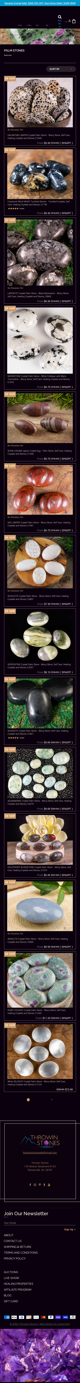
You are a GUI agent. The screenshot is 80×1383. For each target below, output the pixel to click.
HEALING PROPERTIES (18, 1283)
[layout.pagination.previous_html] (5, 1098)
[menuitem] (20, 25)
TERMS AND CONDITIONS (21, 1252)
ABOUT (9, 1235)
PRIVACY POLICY (15, 1258)
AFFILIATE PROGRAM (17, 1289)
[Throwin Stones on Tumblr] (44, 1185)
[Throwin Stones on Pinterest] (40, 1185)
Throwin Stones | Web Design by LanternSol (44, 1324)
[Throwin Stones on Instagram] (35, 1185)
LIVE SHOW (11, 1278)
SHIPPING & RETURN (17, 1246)
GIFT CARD (11, 1301)
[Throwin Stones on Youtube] (49, 1185)
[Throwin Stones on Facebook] (30, 1185)
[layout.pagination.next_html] (75, 1098)
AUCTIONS (11, 1272)
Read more (8, 55)
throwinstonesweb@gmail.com (40, 1152)
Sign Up (68, 1229)
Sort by (55, 69)
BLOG (7, 1295)
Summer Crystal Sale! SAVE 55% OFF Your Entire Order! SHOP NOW (40, 3)
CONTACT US (13, 1241)
